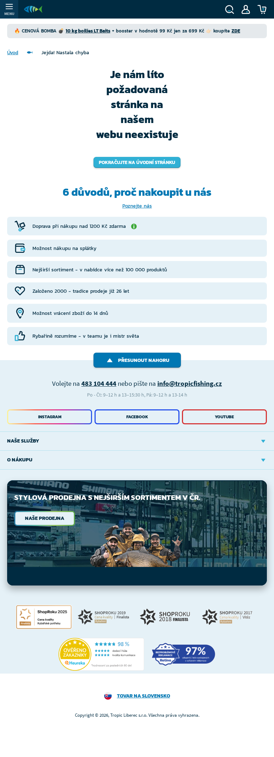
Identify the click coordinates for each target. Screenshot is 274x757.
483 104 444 (98, 383)
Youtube (224, 417)
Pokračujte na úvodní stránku (137, 162)
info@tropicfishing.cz (189, 383)
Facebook (137, 417)
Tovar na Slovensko (143, 696)
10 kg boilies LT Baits (88, 30)
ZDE (236, 30)
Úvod (12, 52)
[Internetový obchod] (33, 9)
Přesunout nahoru (143, 360)
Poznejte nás (137, 206)
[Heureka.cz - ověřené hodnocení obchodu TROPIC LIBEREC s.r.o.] (101, 654)
